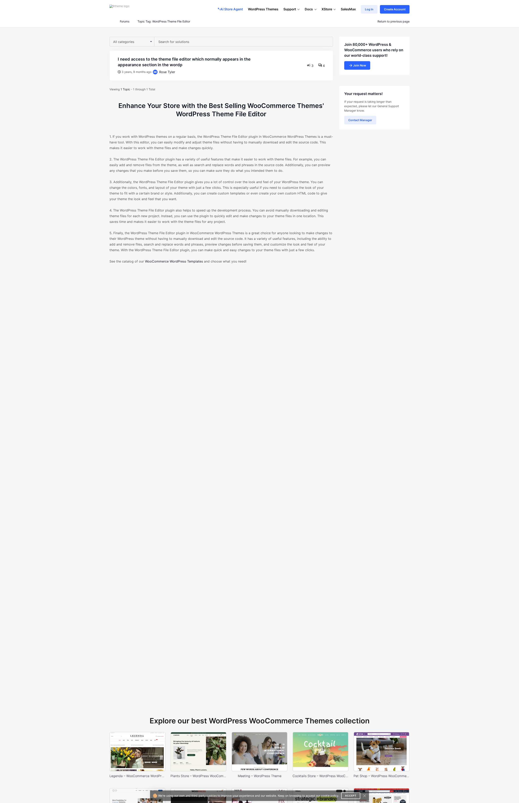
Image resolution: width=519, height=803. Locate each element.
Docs (309, 9)
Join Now (359, 65)
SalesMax (348, 9)
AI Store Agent (231, 9)
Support (289, 9)
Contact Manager (360, 120)
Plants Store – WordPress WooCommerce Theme (198, 776)
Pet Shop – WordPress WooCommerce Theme (382, 776)
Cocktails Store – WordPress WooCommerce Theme (321, 776)
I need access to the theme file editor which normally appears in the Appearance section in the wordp (184, 62)
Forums (124, 21)
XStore (327, 9)
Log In (369, 9)
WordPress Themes (263, 9)
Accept (350, 795)
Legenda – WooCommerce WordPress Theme (137, 776)
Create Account (394, 9)
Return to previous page (393, 21)
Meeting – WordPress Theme (259, 776)
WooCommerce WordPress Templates (174, 261)
